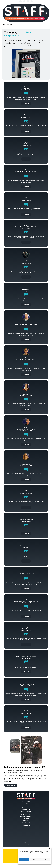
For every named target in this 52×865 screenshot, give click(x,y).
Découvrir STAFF (11, 785)
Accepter (24, 859)
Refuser (34, 859)
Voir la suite (26, 103)
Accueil (3, 24)
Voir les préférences (45, 859)
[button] (49, 849)
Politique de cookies (34, 862)
